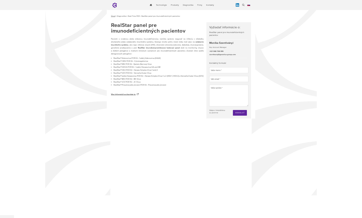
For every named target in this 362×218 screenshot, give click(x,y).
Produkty (175, 5)
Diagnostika (188, 5)
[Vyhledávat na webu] (243, 5)
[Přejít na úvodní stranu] (151, 5)
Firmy (199, 5)
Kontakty (210, 5)
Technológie (161, 5)
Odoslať (240, 113)
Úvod (113, 16)
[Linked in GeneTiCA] (237, 5)
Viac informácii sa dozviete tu (123, 94)
